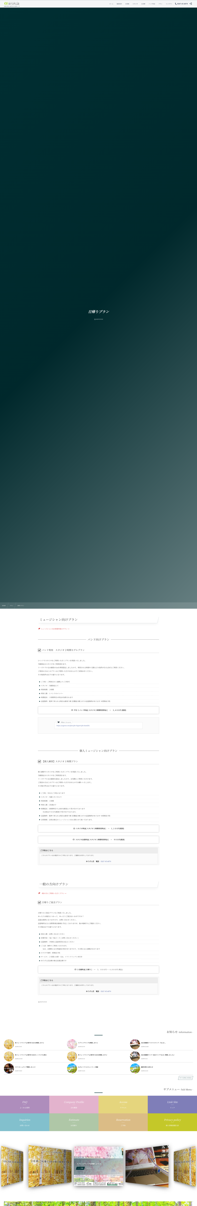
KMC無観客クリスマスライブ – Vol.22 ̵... (153, 1043)
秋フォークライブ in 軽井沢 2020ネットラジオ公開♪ (31, 1055)
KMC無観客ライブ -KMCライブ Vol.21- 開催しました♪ (157, 1055)
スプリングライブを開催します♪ (88, 1043)
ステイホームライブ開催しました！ (25, 1067)
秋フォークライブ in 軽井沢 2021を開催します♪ (29, 1043)
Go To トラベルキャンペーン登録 (88, 1067)
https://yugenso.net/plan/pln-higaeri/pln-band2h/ (73, 725)
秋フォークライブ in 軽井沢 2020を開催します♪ (92, 1055)
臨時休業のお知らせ (147, 1067)
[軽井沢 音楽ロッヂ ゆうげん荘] (12, 3)
